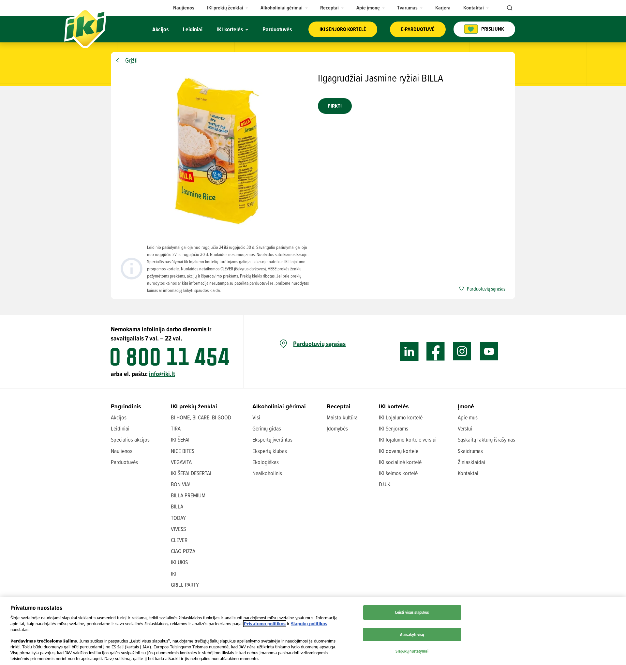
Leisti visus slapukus (412, 612)
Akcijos (119, 417)
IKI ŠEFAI (180, 439)
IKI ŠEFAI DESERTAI (191, 473)
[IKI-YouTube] (489, 351)
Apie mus (468, 417)
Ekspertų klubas (269, 451)
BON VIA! (180, 484)
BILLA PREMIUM (188, 495)
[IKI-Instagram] (462, 351)
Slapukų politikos (309, 623)
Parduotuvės (124, 462)
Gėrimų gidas (266, 428)
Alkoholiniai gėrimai (279, 406)
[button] (227, 8)
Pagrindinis (126, 406)
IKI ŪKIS (179, 562)
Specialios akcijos (130, 439)
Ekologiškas (265, 462)
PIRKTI (335, 106)
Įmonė (466, 406)
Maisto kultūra (342, 417)
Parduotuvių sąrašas (319, 343)
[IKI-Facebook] (435, 351)
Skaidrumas (470, 451)
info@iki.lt (162, 373)
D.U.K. (385, 484)
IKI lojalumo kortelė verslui (408, 439)
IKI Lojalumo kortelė (401, 417)
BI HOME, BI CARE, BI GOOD (201, 417)
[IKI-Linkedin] (409, 351)
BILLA (177, 506)
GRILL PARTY (185, 585)
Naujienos (121, 451)
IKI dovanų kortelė (398, 451)
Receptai (338, 406)
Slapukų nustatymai (411, 651)
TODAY (178, 518)
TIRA (176, 428)
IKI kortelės (394, 406)
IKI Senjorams (393, 428)
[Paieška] (509, 8)
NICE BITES (182, 451)
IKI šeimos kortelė (398, 473)
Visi (256, 417)
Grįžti (131, 60)
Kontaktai (468, 473)
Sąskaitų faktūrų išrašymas (486, 439)
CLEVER (179, 540)
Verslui (465, 428)
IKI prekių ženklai (194, 406)
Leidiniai (120, 428)
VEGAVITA (181, 462)
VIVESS (178, 529)
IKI (173, 573)
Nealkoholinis (267, 473)
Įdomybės (337, 428)
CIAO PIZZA (183, 551)
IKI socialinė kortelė (400, 462)
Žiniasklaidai (471, 462)
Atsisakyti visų (412, 634)
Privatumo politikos (265, 623)
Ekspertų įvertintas (272, 439)
